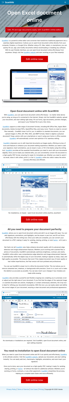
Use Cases (34, 389)
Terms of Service (23, 389)
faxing (55, 240)
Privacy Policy (11, 389)
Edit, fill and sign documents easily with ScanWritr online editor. (34, 30)
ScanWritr (5, 40)
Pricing (41, 389)
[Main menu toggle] (65, 2)
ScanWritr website (30, 52)
